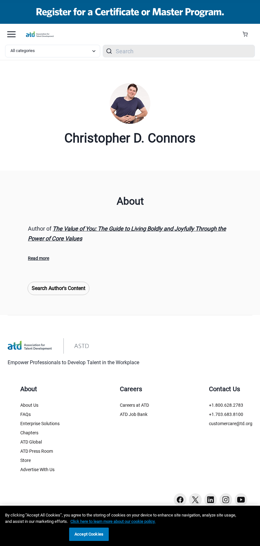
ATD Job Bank (133, 414)
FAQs (25, 414)
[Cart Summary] (247, 34)
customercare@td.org (230, 423)
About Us (29, 405)
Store (25, 460)
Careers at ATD (134, 405)
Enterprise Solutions (40, 423)
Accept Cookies (89, 534)
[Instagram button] (225, 499)
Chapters (29, 432)
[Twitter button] (195, 499)
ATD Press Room (36, 451)
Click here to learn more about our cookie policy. (112, 521)
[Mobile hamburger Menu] (11, 34)
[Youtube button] (241, 499)
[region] (130, 526)
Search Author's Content (58, 288)
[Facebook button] (180, 499)
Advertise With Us (37, 469)
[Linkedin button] (210, 499)
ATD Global (31, 441)
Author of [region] (127, 233)
